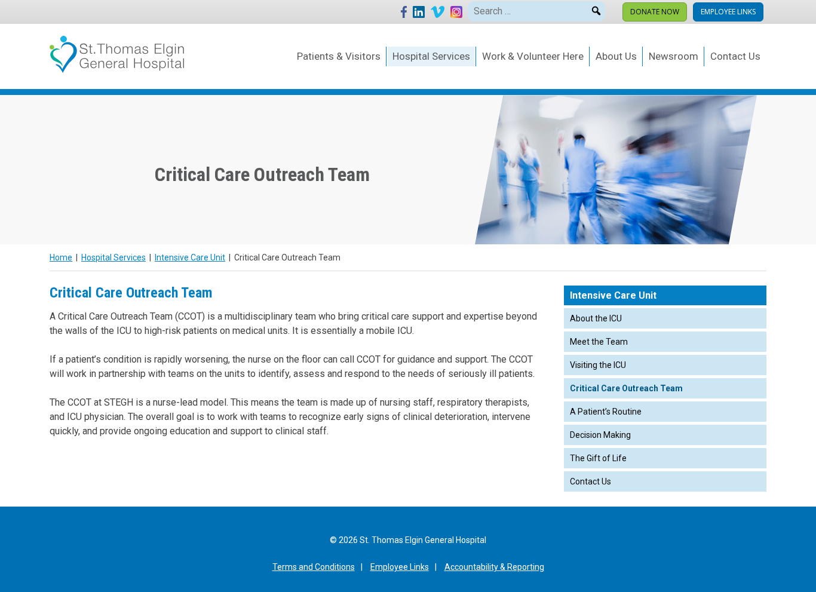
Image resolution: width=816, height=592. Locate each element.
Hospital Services (431, 56)
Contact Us (735, 56)
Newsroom (673, 56)
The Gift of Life (598, 458)
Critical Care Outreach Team (626, 388)
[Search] (596, 9)
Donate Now (654, 12)
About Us (616, 56)
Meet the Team (599, 341)
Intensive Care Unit (190, 257)
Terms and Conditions (313, 567)
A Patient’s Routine (606, 411)
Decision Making (600, 435)
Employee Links (728, 12)
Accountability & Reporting (494, 567)
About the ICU (596, 318)
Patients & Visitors (339, 56)
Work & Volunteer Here (533, 56)
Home (61, 257)
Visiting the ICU (598, 365)
